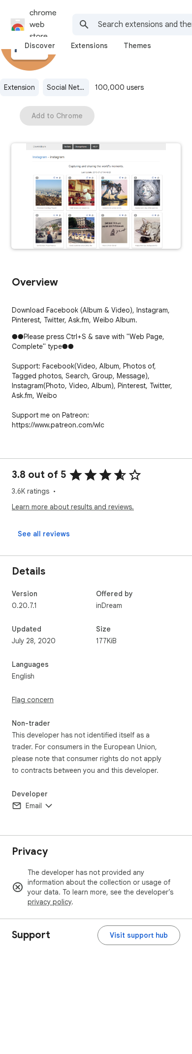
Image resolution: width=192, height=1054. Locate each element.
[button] (96, 197)
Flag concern (33, 699)
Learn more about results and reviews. (73, 506)
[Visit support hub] (138, 935)
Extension (19, 87)
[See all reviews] (44, 534)
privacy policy (49, 901)
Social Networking (68, 87)
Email (34, 805)
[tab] (40, 45)
